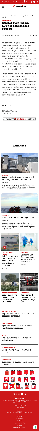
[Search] (21, 2)
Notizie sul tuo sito (19, 423)
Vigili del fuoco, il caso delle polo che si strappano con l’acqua (18, 314)
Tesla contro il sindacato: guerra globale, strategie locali (28, 298)
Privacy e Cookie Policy (19, 427)
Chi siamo (19, 416)
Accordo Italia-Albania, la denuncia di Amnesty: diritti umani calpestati (18, 178)
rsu (7, 110)
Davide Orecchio (25, 304)
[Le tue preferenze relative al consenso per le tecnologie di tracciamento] (35, 427)
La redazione (12, 2)
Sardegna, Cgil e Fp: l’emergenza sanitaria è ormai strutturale (28, 258)
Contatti (4, 2)
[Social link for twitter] (26, 2)
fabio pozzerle (7, 113)
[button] (28, 35)
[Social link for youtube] (34, 2)
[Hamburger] (3, 7)
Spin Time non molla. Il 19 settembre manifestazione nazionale (17, 326)
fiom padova (6, 112)
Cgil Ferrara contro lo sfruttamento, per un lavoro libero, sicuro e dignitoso (10, 260)
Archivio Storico (14, 16)
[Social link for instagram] (31, 2)
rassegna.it (23, 16)
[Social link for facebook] (29, 2)
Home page (5, 16)
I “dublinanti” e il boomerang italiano (18, 217)
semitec (14, 112)
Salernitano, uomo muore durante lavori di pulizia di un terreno (9, 298)
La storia (19, 425)
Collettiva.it (19, 398)
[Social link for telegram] (37, 2)
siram (11, 110)
